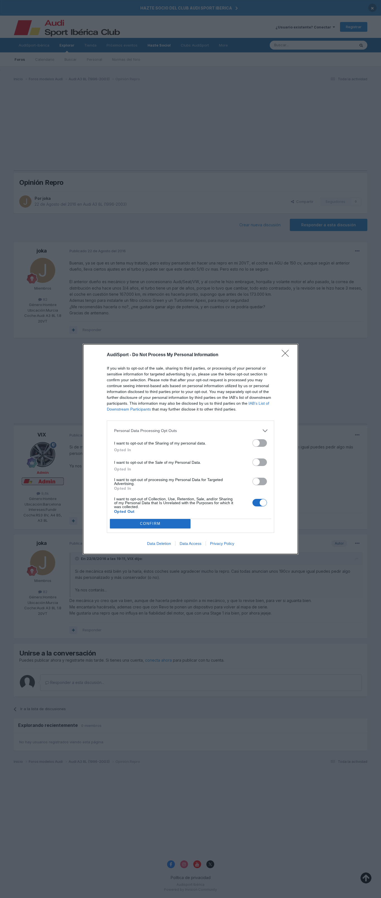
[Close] (287, 355)
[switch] (259, 443)
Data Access (190, 543)
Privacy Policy (222, 543)
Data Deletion (159, 543)
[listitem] (190, 431)
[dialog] (190, 449)
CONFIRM (150, 523)
